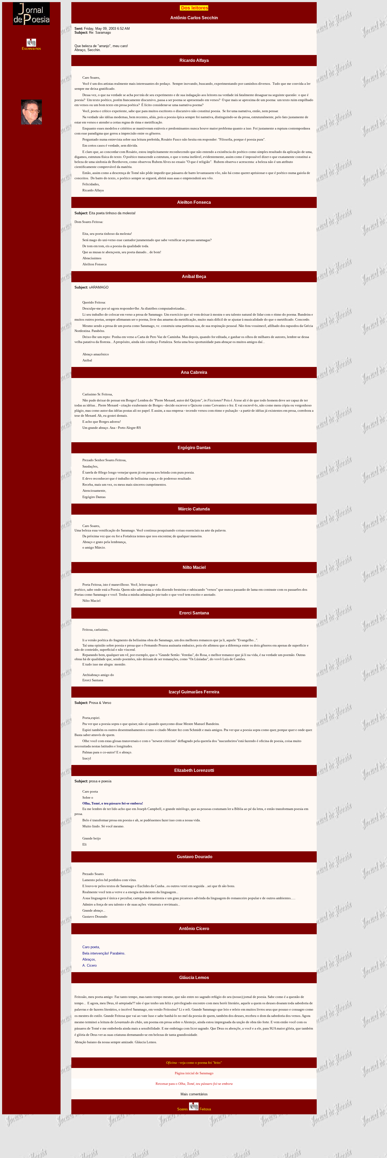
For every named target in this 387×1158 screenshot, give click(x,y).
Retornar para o (194, 1084)
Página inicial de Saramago (194, 1073)
